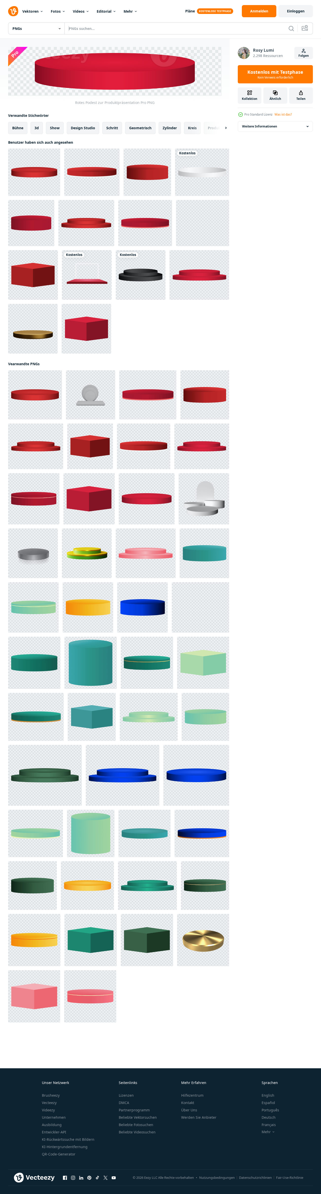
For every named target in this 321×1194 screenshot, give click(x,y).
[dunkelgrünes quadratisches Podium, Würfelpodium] (147, 940)
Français (269, 1124)
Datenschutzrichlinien (255, 1177)
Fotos (56, 11)
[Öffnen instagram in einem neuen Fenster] (73, 1177)
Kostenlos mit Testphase (275, 74)
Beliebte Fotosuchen (136, 1124)
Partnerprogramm (134, 1110)
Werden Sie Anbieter (198, 1117)
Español (268, 1102)
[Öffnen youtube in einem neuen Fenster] (114, 1177)
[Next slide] (221, 128)
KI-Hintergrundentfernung (65, 1146)
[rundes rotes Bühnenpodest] (86, 223)
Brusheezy (51, 1095)
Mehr (128, 11)
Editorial (104, 11)
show (55, 127)
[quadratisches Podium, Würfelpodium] (92, 717)
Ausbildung (52, 1124)
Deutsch (269, 1117)
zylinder (170, 127)
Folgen (303, 55)
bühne (17, 127)
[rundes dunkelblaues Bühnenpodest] (122, 775)
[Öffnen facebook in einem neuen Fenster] (65, 1177)
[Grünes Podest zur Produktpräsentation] (33, 607)
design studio (83, 127)
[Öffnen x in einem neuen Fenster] (106, 1177)
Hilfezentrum (192, 1095)
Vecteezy (49, 1102)
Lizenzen (126, 1095)
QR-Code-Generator (58, 1154)
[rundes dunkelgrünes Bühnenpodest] (45, 775)
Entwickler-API (54, 1132)
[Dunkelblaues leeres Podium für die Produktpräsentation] (142, 607)
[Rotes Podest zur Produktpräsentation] (31, 223)
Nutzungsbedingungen (217, 1177)
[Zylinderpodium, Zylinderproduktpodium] (90, 662)
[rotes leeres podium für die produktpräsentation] (34, 172)
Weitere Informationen (259, 126)
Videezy (48, 1110)
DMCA (124, 1102)
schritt (112, 127)
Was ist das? (283, 114)
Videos (79, 11)
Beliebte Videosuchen (137, 1132)
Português (270, 1110)
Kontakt (187, 1102)
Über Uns (189, 1110)
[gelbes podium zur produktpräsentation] (202, 223)
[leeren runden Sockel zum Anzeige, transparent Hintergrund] (33, 553)
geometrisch (140, 127)
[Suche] (291, 28)
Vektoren (30, 11)
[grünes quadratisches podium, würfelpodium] (203, 662)
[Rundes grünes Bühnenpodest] (147, 885)
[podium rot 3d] (87, 275)
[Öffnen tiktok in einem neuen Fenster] (97, 1177)
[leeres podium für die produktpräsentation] (204, 553)
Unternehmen (54, 1117)
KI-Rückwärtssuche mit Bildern (68, 1139)
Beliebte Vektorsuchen (138, 1117)
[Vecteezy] (13, 11)
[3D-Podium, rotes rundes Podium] (90, 996)
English (268, 1095)
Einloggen (296, 11)
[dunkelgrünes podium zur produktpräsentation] (32, 885)
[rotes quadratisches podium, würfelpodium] (33, 275)
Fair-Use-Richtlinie (289, 1177)
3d (37, 127)
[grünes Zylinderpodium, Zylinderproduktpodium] (90, 833)
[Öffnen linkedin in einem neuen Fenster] (81, 1177)
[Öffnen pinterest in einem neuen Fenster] (89, 1177)
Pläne (190, 11)
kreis (192, 127)
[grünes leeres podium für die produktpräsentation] (205, 717)
